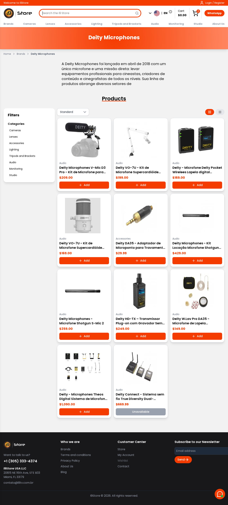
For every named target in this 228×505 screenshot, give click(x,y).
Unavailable (140, 412)
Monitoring (176, 24)
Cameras (29, 24)
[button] (212, 3)
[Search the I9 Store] (137, 13)
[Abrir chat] (220, 494)
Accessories (73, 24)
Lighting (96, 24)
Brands (8, 24)
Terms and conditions (76, 455)
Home (7, 54)
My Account (126, 455)
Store (121, 449)
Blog (64, 472)
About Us (218, 24)
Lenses (50, 24)
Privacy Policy (70, 461)
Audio (155, 24)
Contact (123, 466)
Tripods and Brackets (126, 24)
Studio (198, 24)
